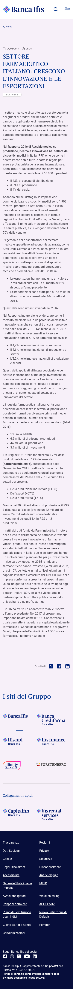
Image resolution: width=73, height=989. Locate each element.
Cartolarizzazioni (14, 933)
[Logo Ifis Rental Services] (53, 814)
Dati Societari (12, 850)
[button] (55, 9)
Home (9, 26)
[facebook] (5, 956)
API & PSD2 (47, 904)
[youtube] (27, 956)
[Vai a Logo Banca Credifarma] (53, 719)
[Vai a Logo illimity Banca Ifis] (19, 767)
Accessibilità (11, 875)
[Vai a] (19, 743)
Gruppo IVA (51, 966)
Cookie (7, 859)
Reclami (44, 842)
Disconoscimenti (50, 867)
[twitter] (19, 956)
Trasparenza (11, 842)
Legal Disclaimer (14, 867)
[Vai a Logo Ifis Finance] (53, 743)
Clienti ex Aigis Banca (17, 925)
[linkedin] (35, 956)
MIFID (43, 883)
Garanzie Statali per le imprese (17, 886)
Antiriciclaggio (48, 875)
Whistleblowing (49, 896)
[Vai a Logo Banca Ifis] (19, 719)
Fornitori (44, 925)
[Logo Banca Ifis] (23, 9)
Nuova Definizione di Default (53, 914)
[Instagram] (12, 956)
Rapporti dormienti (15, 904)
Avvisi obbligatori (14, 896)
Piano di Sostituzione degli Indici (17, 914)
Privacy (44, 850)
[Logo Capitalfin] (19, 814)
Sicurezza (45, 859)
